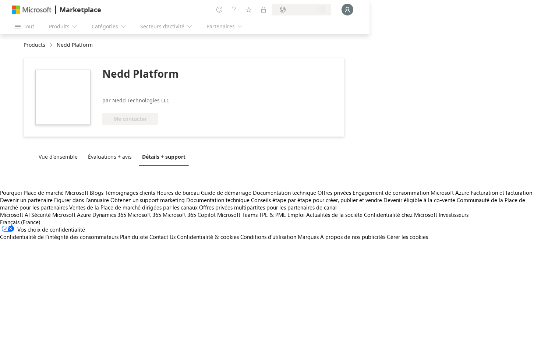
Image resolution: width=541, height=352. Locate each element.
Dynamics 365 (109, 214)
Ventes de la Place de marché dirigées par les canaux (133, 207)
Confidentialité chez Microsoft (400, 214)
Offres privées (334, 192)
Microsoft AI (15, 214)
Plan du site (134, 236)
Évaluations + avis (110, 156)
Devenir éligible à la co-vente (419, 200)
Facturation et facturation (501, 192)
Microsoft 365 (144, 214)
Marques (308, 236)
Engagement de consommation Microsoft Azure (412, 192)
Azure (84, 214)
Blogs (96, 192)
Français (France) (20, 222)
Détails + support (163, 156)
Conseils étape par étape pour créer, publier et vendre (316, 200)
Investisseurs (453, 214)
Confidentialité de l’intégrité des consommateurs (59, 236)
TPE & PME (272, 214)
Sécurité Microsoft (53, 214)
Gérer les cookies (407, 236)
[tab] (60, 156)
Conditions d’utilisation (268, 236)
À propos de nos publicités (352, 236)
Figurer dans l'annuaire (81, 200)
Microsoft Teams (237, 214)
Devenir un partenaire (26, 200)
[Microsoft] (32, 10)
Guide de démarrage (226, 192)
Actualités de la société (334, 214)
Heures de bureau (177, 192)
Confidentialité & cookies (208, 236)
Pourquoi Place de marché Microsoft (44, 192)
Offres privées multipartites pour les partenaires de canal (268, 207)
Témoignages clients (130, 192)
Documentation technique (284, 192)
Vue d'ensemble (58, 156)
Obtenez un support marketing (147, 200)
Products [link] (34, 44)
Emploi (296, 214)
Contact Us (162, 236)
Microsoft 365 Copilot (189, 214)
